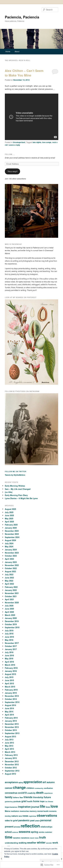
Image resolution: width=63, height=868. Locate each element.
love (54, 806)
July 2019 (9, 630)
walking (23, 842)
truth (42, 837)
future (47, 797)
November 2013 (12, 727)
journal (35, 806)
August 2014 (10, 705)
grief (23, 801)
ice (46, 801)
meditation (15, 811)
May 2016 (9, 658)
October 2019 (11, 624)
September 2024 (12, 537)
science (15, 832)
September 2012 (12, 770)
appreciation (32, 781)
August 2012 (10, 773)
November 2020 (12, 602)
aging (20, 782)
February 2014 (11, 717)
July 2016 (9, 652)
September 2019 (12, 627)
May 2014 (9, 711)
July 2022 (9, 574)
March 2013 (10, 752)
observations (47, 815)
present (9, 826)
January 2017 (11, 649)
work (55, 842)
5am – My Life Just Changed (17, 489)
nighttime (32, 816)
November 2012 (12, 764)
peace (37, 820)
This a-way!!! (12, 171)
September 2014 (12, 702)
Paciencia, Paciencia (22, 16)
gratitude (17, 801)
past (32, 820)
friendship (38, 797)
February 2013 (11, 755)
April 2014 (9, 714)
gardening (9, 801)
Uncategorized (19, 142)
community (39, 788)
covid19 (22, 792)
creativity (31, 793)
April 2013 (9, 748)
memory (33, 811)
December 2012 (12, 761)
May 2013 (9, 745)
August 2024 (10, 540)
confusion (48, 788)
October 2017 (11, 646)
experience (48, 793)
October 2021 (11, 596)
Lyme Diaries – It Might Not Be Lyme (21, 498)
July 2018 (9, 633)
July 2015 (9, 677)
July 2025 (9, 512)
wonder (49, 843)
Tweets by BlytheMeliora (15, 475)
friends (28, 797)
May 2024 (9, 546)
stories (42, 832)
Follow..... (10, 154)
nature (14, 815)
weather (31, 842)
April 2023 (9, 558)
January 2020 (11, 618)
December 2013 (12, 724)
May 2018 (9, 640)
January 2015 (11, 692)
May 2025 (9, 518)
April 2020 (9, 612)
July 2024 (9, 543)
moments (52, 811)
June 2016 (9, 655)
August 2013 (10, 736)
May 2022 (9, 580)
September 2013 (12, 733)
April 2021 (9, 599)
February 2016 (11, 668)
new (20, 816)
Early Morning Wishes (15, 485)
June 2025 (9, 515)
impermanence (11, 807)
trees (37, 838)
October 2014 (11, 699)
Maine (7, 811)
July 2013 (9, 739)
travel (32, 838)
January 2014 (11, 720)
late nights (37, 142)
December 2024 (12, 530)
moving (8, 816)
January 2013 (11, 758)
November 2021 (12, 593)
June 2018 (9, 636)
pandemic (24, 820)
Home (7, 51)
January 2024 (11, 549)
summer (48, 832)
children (30, 788)
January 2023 (11, 562)
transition (16, 838)
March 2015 (10, 686)
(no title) (8, 492)
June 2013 (9, 742)
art (44, 782)
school (8, 832)
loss (48, 806)
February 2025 (11, 524)
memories (24, 811)
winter (41, 842)
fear (21, 797)
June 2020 (9, 608)
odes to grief (11, 820)
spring (34, 832)
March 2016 (10, 664)
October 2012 (11, 767)
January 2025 (11, 527)
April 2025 (9, 521)
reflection (30, 826)
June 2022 (9, 577)
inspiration (24, 806)
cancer (8, 788)
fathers (16, 797)
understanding (11, 842)
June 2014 (9, 708)
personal (45, 820)
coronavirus (11, 792)
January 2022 (11, 590)
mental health (42, 811)
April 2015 (9, 683)
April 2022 (9, 583)
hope (42, 801)
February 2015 (11, 689)
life (42, 806)
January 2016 (11, 671)
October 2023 (11, 555)
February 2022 (11, 587)
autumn (51, 782)
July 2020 (9, 605)
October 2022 (11, 568)
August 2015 (10, 674)
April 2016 (9, 661)
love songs (46, 142)
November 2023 (12, 552)
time (8, 837)
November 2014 (12, 696)
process (17, 827)
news (25, 815)
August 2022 (10, 571)
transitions (25, 838)
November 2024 (12, 534)
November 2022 (12, 565)
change (19, 787)
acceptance (11, 782)
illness (50, 801)
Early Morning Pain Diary (16, 495)
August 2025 (10, 509)
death (40, 792)
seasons (24, 832)
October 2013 (11, 730)
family (8, 797)
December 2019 (12, 621)
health (30, 801)
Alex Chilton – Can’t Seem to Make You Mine (24, 73)
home (36, 801)
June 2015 (9, 680)
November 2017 (12, 643)
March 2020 (10, 615)
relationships (46, 826)
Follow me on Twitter (15, 471)
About (17, 51)
